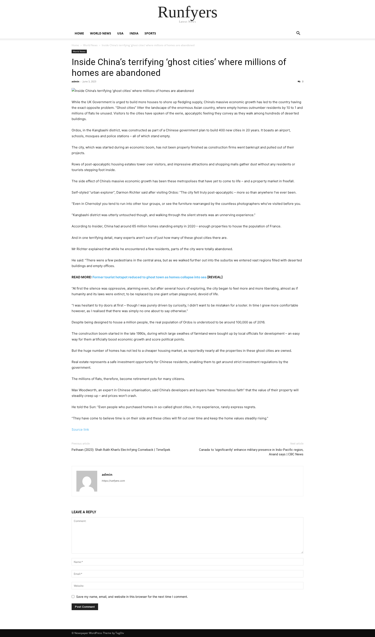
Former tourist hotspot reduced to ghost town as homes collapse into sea (149, 277)
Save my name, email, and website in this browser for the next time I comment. (132, 596)
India (134, 33)
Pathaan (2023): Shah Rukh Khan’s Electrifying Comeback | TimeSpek (121, 450)
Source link (80, 429)
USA (120, 33)
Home (79, 33)
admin (75, 81)
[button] (298, 34)
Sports (150, 33)
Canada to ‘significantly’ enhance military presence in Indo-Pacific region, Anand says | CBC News (251, 452)
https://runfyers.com (113, 480)
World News (100, 33)
